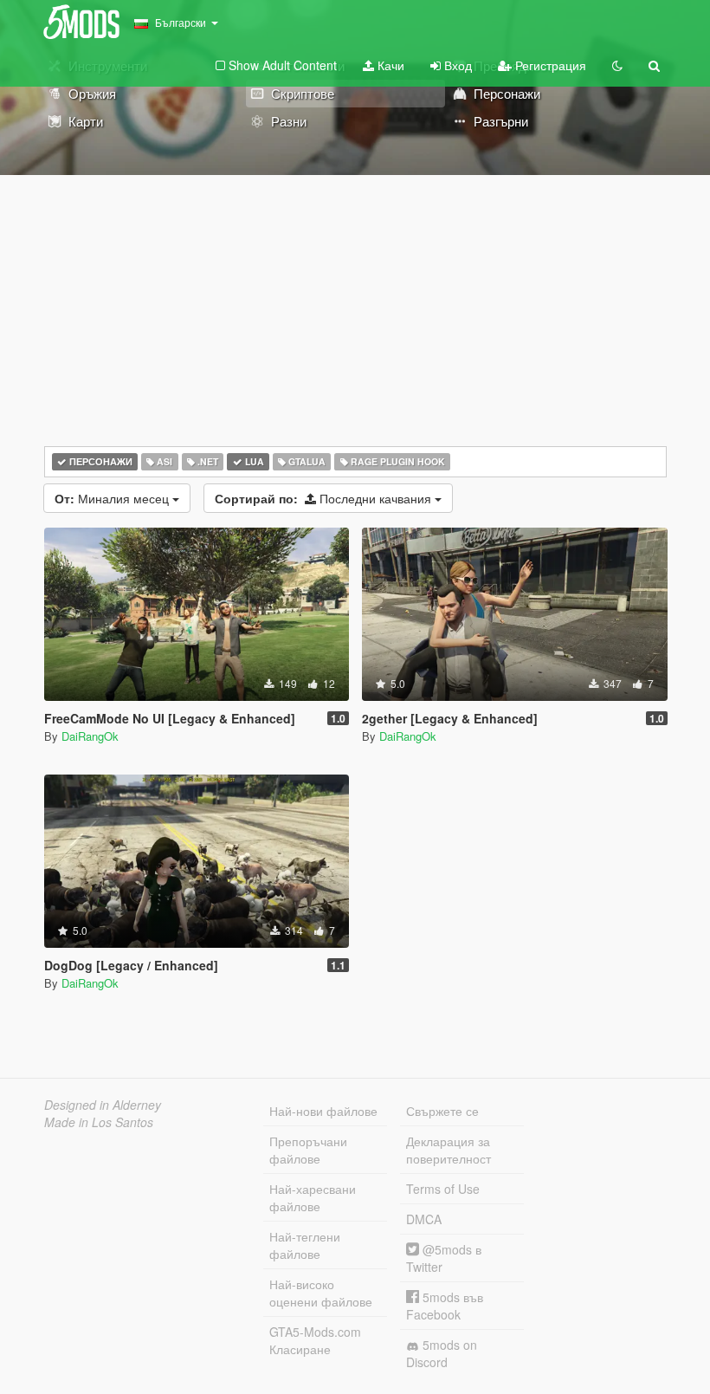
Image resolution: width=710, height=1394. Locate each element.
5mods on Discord (441, 1353)
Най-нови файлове (323, 1110)
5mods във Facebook (444, 1305)
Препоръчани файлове (308, 1149)
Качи (389, 65)
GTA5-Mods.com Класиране (315, 1340)
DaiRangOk (90, 736)
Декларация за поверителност (448, 1149)
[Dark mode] (617, 65)
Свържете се (442, 1110)
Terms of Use (443, 1188)
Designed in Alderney (102, 1104)
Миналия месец (113, 498)
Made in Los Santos (98, 1122)
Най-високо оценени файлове (320, 1292)
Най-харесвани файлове (312, 1197)
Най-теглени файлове (304, 1245)
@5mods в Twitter (443, 1258)
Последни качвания (325, 498)
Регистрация (549, 65)
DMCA (424, 1219)
